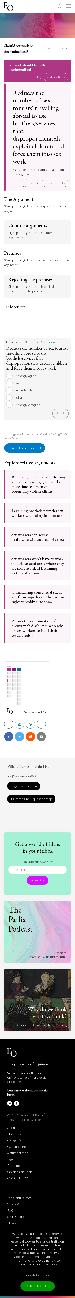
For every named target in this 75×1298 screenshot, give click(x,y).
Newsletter (15, 1223)
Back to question (57, 48)
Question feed (17, 1147)
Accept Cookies (37, 1286)
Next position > (55, 77)
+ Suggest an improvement (24, 448)
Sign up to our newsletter (37, 861)
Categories (15, 1140)
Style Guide (15, 1217)
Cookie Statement (27, 1256)
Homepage (15, 1134)
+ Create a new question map (31, 799)
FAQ (10, 1210)
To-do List (40, 766)
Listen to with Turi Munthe (47, 954)
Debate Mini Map (35, 712)
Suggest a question (24, 786)
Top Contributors (21, 775)
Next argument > (55, 183)
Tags (10, 1159)
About (11, 1127)
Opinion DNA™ (18, 1178)
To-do (11, 1191)
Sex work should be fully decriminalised (27, 67)
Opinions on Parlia (19, 1172)
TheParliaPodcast (20, 919)
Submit (60, 413)
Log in (31, 169)
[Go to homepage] (9, 6)
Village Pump (18, 766)
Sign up (17, 169)
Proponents (15, 1165)
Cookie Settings (37, 1274)
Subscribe (37, 880)
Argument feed (18, 1153)
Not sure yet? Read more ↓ (41, 342)
